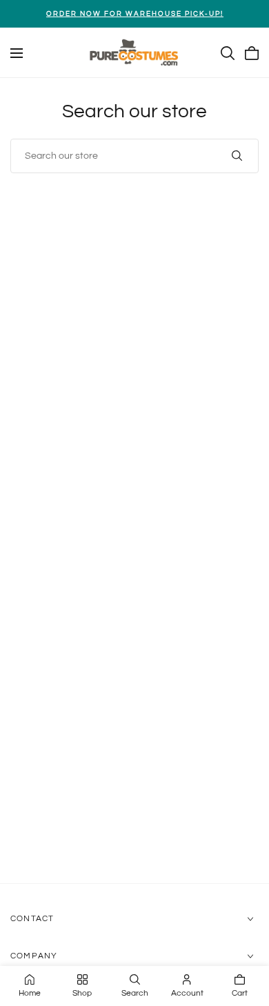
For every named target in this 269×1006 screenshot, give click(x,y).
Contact (32, 918)
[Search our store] (237, 156)
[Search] (228, 53)
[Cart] (252, 53)
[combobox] (134, 156)
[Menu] (16, 53)
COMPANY (33, 955)
